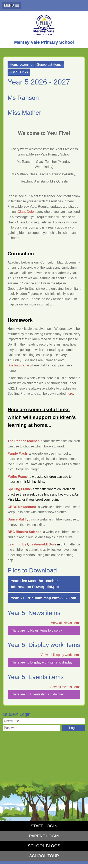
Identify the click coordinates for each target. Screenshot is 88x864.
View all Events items (64, 687)
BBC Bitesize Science (24, 532)
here (70, 393)
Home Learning (21, 64)
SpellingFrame (18, 365)
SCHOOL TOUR (44, 856)
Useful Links (19, 72)
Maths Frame (18, 476)
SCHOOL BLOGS (44, 846)
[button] (11, 5)
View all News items (65, 623)
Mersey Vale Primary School (44, 42)
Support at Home (49, 64)
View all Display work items (60, 655)
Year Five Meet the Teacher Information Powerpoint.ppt (35, 584)
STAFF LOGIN (44, 826)
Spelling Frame (19, 489)
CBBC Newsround (22, 507)
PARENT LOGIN (44, 836)
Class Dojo (26, 211)
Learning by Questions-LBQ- (30, 544)
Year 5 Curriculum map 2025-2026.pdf (43, 598)
